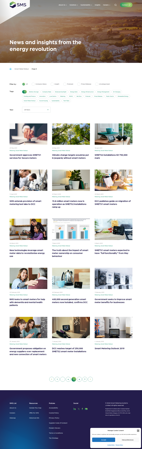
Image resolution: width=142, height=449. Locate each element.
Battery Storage (34, 91)
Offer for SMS (34, 413)
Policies (52, 403)
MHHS (71, 96)
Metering (62, 96)
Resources (33, 403)
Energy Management (103, 91)
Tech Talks (66, 100)
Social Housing (43, 100)
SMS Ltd (13, 403)
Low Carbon (52, 96)
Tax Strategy (53, 438)
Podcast (87, 96)
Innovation (42, 96)
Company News (46, 91)
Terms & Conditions (56, 433)
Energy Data (73, 91)
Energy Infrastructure (87, 91)
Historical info (34, 418)
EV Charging (116, 91)
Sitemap (13, 418)
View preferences (127, 440)
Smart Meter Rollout (21, 69)
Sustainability (56, 100)
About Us (13, 408)
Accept (103, 440)
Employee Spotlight (60, 91)
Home (11, 68)
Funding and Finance (30, 96)
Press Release (98, 96)
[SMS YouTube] (86, 409)
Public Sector (110, 96)
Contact (125, 5)
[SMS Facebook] (82, 409)
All (24, 91)
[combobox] (36, 110)
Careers (12, 413)
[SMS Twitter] (79, 409)
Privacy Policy (119, 445)
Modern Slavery (54, 428)
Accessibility (53, 408)
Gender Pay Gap (35, 408)
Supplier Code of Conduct (58, 423)
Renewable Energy (123, 96)
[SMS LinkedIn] (74, 409)
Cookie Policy (111, 445)
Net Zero (79, 96)
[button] (138, 430)
